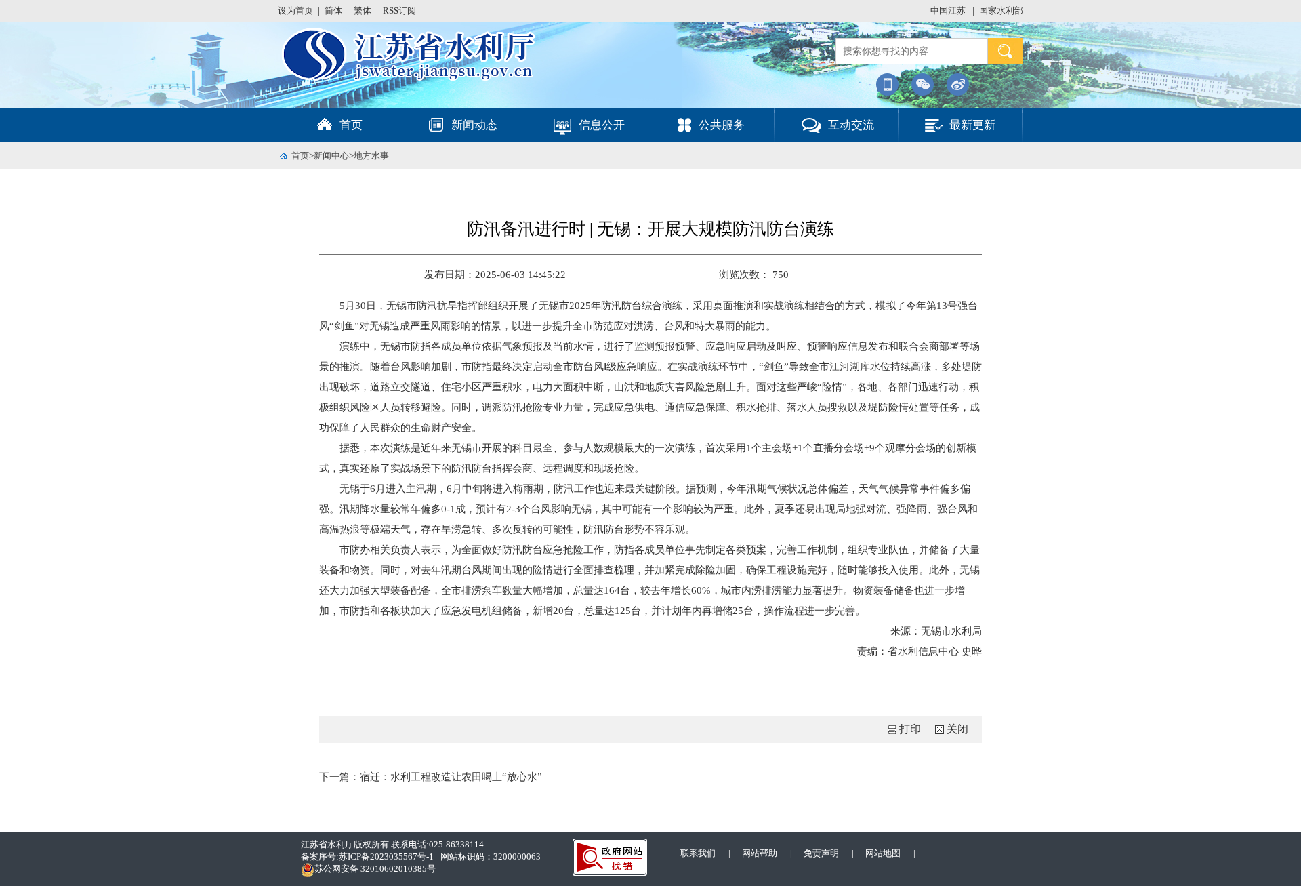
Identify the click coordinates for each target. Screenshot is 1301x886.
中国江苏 (949, 10)
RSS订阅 (399, 10)
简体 (333, 10)
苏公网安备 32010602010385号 (375, 869)
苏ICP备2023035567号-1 (386, 856)
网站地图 (883, 853)
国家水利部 (1001, 10)
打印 (910, 729)
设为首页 (295, 10)
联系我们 (698, 853)
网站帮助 (759, 853)
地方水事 (371, 155)
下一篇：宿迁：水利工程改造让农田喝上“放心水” (430, 776)
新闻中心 (331, 155)
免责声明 (821, 853)
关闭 (957, 729)
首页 (300, 155)
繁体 (362, 10)
